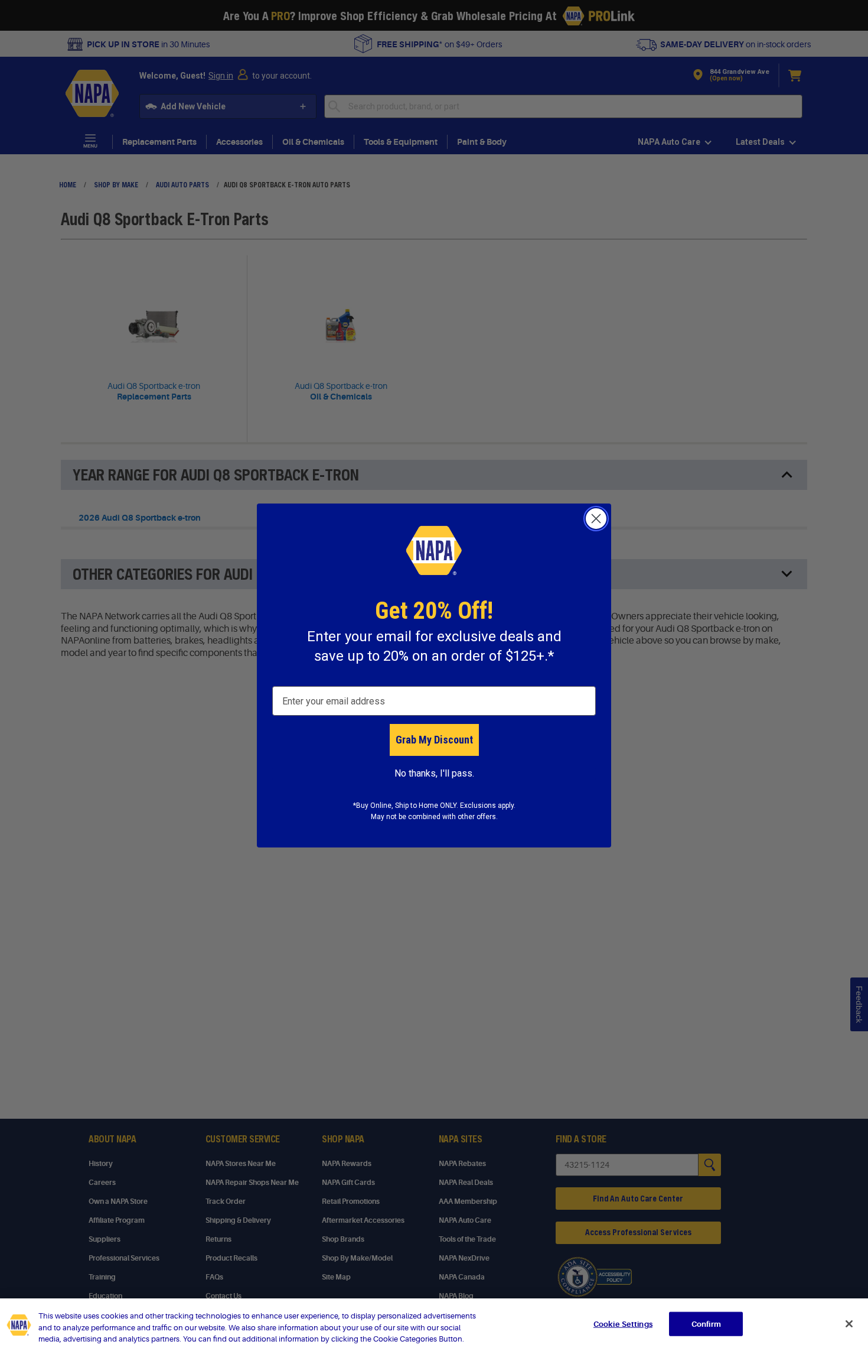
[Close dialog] (596, 518)
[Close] (849, 1324)
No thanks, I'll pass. (434, 773)
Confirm (706, 1323)
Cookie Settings (622, 1323)
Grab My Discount (434, 739)
